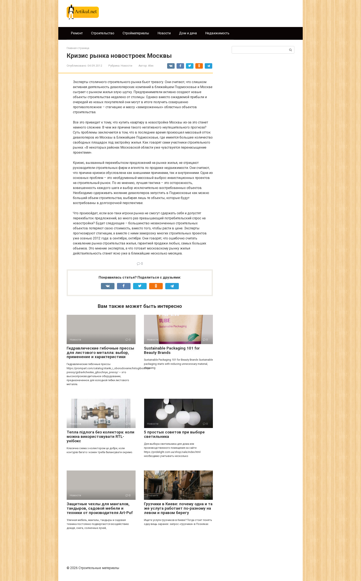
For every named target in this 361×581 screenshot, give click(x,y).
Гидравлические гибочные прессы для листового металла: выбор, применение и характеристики (100, 352)
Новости (164, 33)
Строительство (102, 33)
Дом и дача (188, 33)
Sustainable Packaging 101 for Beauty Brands (172, 350)
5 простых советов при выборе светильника (174, 434)
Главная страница (78, 48)
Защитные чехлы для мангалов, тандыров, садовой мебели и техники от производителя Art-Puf (100, 508)
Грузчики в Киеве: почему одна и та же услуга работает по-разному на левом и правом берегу (178, 508)
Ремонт (77, 33)
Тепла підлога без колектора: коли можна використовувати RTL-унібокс (100, 436)
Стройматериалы (136, 33)
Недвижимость (217, 33)
